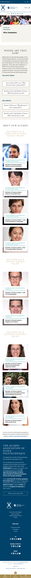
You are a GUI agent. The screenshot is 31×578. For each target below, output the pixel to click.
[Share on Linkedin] (17, 13)
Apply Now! (15, 577)
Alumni (15, 531)
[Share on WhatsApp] (20, 13)
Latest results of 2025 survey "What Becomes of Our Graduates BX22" (16, 84)
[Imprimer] (11, 13)
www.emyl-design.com (18, 563)
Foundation (15, 529)
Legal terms (15, 566)
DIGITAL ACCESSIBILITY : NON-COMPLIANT (15, 568)
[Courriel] (22, 13)
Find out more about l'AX (15, 493)
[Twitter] (15, 13)
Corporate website (15, 527)
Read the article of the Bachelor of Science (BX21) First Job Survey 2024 (16, 115)
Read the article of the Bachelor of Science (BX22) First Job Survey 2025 (16, 92)
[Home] (9, 8)
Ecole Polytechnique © (23, 562)
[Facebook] (13, 13)
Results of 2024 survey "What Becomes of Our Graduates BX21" (15, 106)
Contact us (5, 577)
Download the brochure (26, 577)
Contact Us (15, 520)
